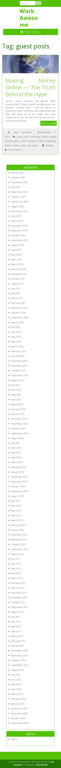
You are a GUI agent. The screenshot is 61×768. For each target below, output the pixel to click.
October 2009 (18, 718)
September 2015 (19, 375)
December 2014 (19, 418)
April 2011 (16, 631)
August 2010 (17, 669)
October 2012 (18, 544)
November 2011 (19, 597)
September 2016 (19, 317)
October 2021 (18, 177)
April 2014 (16, 457)
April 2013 (16, 515)
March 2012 (17, 578)
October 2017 (18, 278)
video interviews (29, 145)
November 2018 (19, 230)
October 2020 (18, 196)
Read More (47, 123)
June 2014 (16, 447)
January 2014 (17, 472)
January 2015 (17, 414)
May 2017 (16, 293)
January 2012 (17, 587)
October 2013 (18, 486)
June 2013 (16, 505)
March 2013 (17, 520)
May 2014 (16, 452)
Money (49, 145)
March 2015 (17, 404)
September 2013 (19, 491)
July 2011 (15, 616)
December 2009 (19, 708)
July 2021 (15, 187)
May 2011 (16, 626)
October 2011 (18, 602)
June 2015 (16, 389)
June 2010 (16, 679)
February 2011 (18, 641)
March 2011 (17, 636)
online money (12, 145)
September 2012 (19, 549)
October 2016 (18, 312)
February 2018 (18, 269)
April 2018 (16, 259)
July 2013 (15, 500)
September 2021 (19, 182)
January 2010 (17, 703)
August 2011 (17, 612)
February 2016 (18, 351)
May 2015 (16, 394)
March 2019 (17, 220)
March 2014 (17, 462)
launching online (39, 136)
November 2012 (19, 539)
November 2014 (19, 423)
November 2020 (19, 191)
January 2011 (17, 645)
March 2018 (17, 264)
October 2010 (18, 660)
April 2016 (16, 341)
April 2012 (16, 573)
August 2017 (17, 283)
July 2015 (15, 385)
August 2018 (17, 245)
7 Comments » (15, 149)
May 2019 (16, 216)
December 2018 (19, 225)
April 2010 (16, 689)
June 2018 (16, 254)
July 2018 (15, 249)
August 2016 (17, 322)
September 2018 (19, 240)
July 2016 (15, 327)
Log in (14, 739)
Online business (28, 141)
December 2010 (19, 650)
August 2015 (17, 380)
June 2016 (16, 332)
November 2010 (19, 655)
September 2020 (19, 201)
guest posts (23, 136)
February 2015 (18, 409)
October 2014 (18, 428)
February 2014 (18, 467)
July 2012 (15, 558)
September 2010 (19, 665)
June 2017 (16, 288)
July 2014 (15, 443)
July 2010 (15, 674)
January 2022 (17, 172)
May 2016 (16, 336)
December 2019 (19, 211)
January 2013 (17, 529)
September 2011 (19, 607)
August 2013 (17, 496)
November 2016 (19, 307)
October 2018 (18, 235)
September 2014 (19, 433)
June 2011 (16, 621)
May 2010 (16, 684)
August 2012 (17, 554)
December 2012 (19, 534)
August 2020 (17, 206)
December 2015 (19, 360)
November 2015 (19, 365)
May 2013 (16, 510)
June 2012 (16, 563)
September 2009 (19, 723)
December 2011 (19, 592)
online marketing (47, 141)
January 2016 (17, 356)
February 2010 (18, 698)
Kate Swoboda (22, 132)
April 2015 (16, 399)
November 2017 (19, 274)
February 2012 (18, 583)
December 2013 (19, 476)
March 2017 (17, 298)
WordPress (42, 764)
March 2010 (17, 694)
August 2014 (17, 438)
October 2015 (18, 370)
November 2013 (19, 481)
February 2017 (18, 303)
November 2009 (19, 713)
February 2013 (18, 525)
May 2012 (16, 568)
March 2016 (17, 346)
